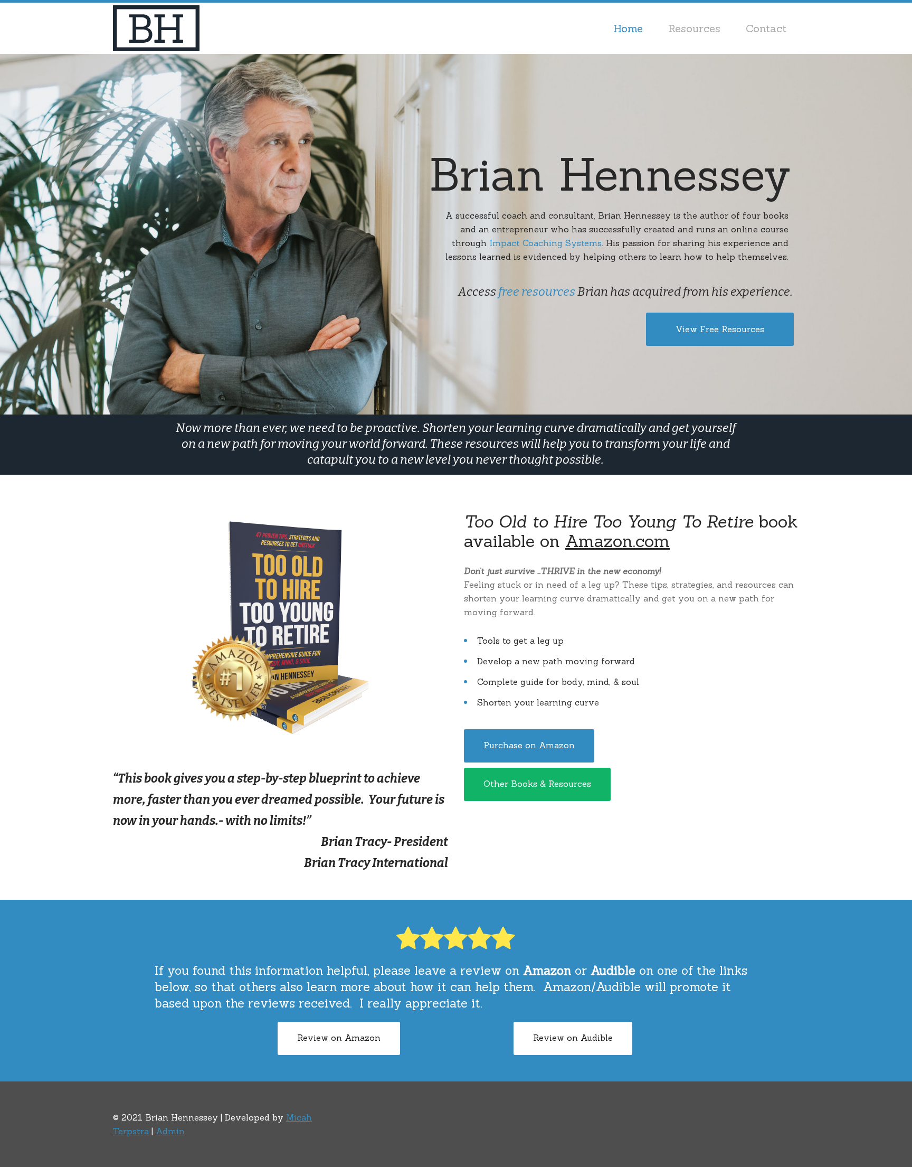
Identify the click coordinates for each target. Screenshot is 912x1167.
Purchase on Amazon (529, 745)
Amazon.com (617, 541)
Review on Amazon (339, 1037)
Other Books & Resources (537, 783)
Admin (170, 1131)
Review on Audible (573, 1037)
